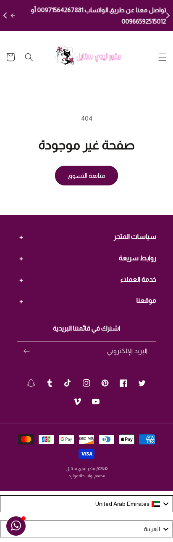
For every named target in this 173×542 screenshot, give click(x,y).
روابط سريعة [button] (137, 258)
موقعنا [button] (146, 300)
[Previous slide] (5, 15)
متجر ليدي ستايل (80, 468)
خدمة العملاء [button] (138, 279)
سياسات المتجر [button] (135, 236)
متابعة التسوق (86, 175)
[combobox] (86, 503)
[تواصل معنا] (16, 526)
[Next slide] (167, 15)
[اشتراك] (26, 351)
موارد (73, 475)
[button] (162, 57)
